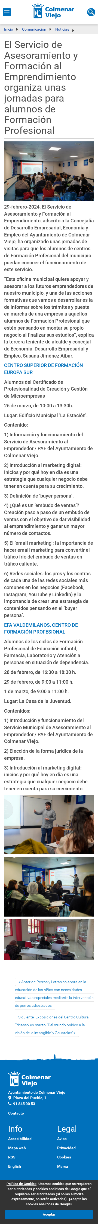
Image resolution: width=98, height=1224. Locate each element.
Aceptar (49, 1214)
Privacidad (66, 1148)
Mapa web (17, 1148)
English (14, 1166)
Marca (62, 1166)
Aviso (62, 1139)
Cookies (64, 1157)
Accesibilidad (20, 1139)
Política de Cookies (21, 1184)
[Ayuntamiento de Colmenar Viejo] (53, 11)
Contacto (16, 1113)
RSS (12, 1157)
